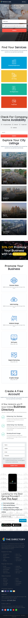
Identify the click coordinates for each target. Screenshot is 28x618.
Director (16, 124)
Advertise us (6, 554)
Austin (17, 578)
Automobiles (6, 569)
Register (18, 557)
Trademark (14, 104)
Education (5, 571)
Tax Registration (14, 91)
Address (15, 127)
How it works (19, 555)
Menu (24, 1)
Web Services (6, 572)
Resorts (17, 569)
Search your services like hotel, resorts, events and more (15, 26)
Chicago (5, 581)
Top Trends (18, 560)
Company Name (7, 124)
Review (4, 555)
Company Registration (14, 65)
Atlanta (5, 578)
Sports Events (19, 571)
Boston (17, 580)
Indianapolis (18, 581)
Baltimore (5, 580)
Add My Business (19, 254)
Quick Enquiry (19, 559)
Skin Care (18, 572)
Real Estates (19, 568)
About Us (18, 554)
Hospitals (18, 566)
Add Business (6, 557)
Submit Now (14, 465)
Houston (18, 585)
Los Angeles (18, 583)
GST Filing (14, 78)
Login (4, 559)
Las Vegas (5, 583)
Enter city (5, 21)
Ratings (5, 560)
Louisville (5, 585)
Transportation (6, 568)
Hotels (4, 566)
